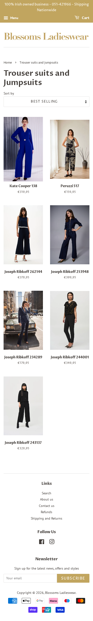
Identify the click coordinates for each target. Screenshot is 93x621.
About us (46, 499)
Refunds (46, 512)
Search (46, 493)
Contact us (46, 506)
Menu (13, 18)
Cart (85, 18)
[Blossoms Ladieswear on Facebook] (41, 543)
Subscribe (73, 578)
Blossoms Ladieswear (60, 593)
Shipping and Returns (46, 518)
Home (8, 63)
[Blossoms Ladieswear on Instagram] (51, 543)
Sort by (9, 93)
